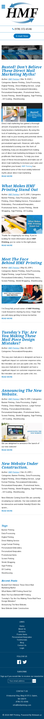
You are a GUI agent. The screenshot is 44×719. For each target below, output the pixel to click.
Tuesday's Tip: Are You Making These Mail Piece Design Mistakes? (19, 338)
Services (22, 632)
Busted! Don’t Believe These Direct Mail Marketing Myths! (22, 70)
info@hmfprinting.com (22, 705)
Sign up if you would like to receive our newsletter (21, 676)
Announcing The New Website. (22, 392)
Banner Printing (18, 82)
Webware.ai (36, 715)
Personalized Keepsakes (12, 92)
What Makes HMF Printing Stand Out (20, 187)
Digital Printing (8, 86)
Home (22, 626)
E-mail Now (22, 36)
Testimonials (22, 640)
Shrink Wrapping (23, 95)
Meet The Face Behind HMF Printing (22, 261)
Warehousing (18, 99)
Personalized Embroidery (26, 89)
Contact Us (22, 645)
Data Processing (33, 82)
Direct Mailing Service (25, 86)
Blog (22, 643)
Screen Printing (8, 95)
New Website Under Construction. (20, 465)
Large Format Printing (25, 274)
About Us (22, 629)
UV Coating (7, 99)
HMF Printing (33, 308)
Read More (7, 176)
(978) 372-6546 (23, 29)
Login (22, 648)
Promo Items (22, 634)
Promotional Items (31, 92)
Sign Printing (36, 95)
